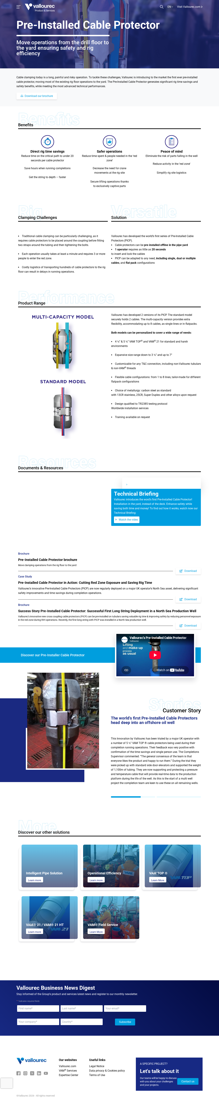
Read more (121, 780)
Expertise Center (68, 1068)
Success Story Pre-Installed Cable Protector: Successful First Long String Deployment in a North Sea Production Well (107, 611)
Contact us (187, 1074)
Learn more (34, 873)
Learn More (157, 873)
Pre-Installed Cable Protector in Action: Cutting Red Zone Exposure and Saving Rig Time (85, 583)
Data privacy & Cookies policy (107, 1064)
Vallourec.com (67, 1059)
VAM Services (68, 1064)
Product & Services (45, 10)
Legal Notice (96, 1059)
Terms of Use (97, 1068)
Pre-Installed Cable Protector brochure (47, 560)
